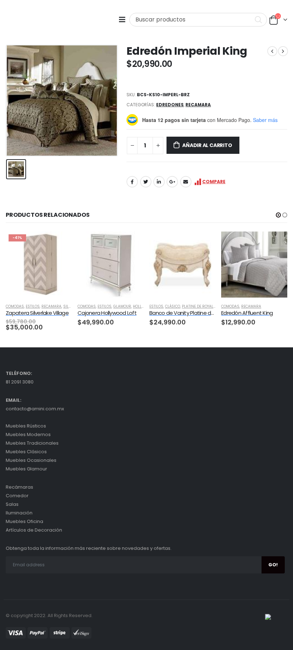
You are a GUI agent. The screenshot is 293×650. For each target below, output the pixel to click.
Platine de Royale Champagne (210, 306)
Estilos (33, 306)
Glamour (122, 306)
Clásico (172, 306)
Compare (213, 182)
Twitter (146, 181)
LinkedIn (159, 181)
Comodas (15, 306)
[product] (111, 264)
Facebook (132, 181)
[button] (278, 215)
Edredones (170, 105)
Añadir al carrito (207, 145)
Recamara (198, 105)
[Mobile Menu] (124, 20)
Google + (172, 181)
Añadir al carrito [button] (60, 243)
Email (186, 181)
